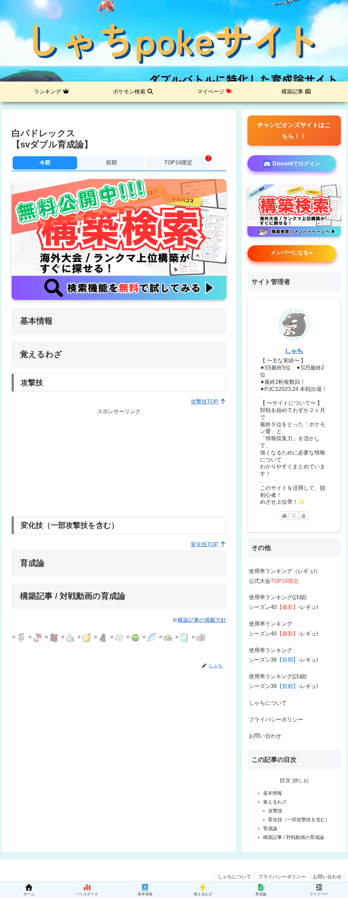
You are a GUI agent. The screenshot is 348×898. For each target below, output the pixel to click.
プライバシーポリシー (276, 719)
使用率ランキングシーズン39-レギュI (283, 655)
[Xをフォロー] (294, 515)
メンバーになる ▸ (292, 252)
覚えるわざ (275, 802)
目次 (285, 780)
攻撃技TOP (205, 402)
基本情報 (272, 793)
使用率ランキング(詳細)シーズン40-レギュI (283, 602)
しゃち (294, 350)
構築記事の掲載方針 (201, 620)
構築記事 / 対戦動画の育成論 (293, 837)
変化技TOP (205, 544)
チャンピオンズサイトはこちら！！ (294, 130)
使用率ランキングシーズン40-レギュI (283, 628)
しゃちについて (268, 703)
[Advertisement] (119, 464)
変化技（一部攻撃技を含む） (299, 819)
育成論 (270, 828)
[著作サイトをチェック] (284, 515)
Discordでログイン (295, 163)
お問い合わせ (265, 736)
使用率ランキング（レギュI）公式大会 (285, 576)
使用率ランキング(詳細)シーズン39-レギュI (283, 681)
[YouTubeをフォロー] (303, 515)
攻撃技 (275, 810)
